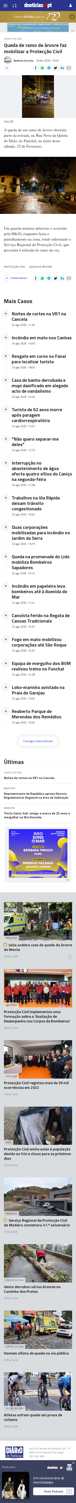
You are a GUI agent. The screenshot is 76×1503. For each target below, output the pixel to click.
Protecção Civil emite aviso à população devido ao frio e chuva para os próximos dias (37, 1153)
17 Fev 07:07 (11, 1232)
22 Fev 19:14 (11, 1165)
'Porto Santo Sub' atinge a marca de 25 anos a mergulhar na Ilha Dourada (37, 815)
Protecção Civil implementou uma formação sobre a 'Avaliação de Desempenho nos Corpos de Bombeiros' (37, 1016)
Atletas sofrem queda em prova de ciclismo (33, 1417)
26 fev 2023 (47, 60)
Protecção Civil (14, 267)
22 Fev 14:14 (11, 1360)
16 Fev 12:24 (11, 1298)
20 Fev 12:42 (11, 1028)
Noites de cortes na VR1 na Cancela (29, 777)
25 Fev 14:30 (11, 956)
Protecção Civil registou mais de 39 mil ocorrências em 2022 (36, 1085)
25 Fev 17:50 (11, 1426)
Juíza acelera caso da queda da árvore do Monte (38, 947)
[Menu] (5, 5)
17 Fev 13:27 (11, 1094)
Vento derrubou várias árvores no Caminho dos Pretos (32, 1289)
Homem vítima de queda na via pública (36, 1353)
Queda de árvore (40, 267)
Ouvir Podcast (53, 1491)
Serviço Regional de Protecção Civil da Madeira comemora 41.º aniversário (37, 1222)
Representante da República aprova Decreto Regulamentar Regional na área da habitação (36, 795)
